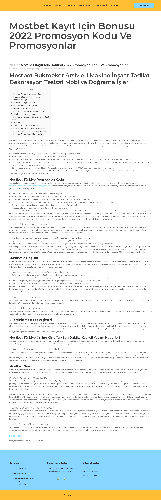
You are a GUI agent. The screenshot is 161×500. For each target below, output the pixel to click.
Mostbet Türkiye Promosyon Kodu (27, 94)
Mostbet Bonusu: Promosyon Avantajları (30, 131)
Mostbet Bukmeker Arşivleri (25, 105)
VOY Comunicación (91, 495)
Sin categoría (31, 69)
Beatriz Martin (46, 69)
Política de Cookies (90, 475)
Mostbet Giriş (18, 123)
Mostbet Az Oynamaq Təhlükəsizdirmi (29, 128)
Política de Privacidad (91, 472)
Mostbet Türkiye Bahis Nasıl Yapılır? (28, 134)
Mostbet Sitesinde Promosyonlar (27, 97)
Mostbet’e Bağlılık (20, 100)
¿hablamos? (144, 5)
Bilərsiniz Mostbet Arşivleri (24, 108)
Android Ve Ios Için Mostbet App (26, 125)
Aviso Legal (87, 468)
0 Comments (59, 69)
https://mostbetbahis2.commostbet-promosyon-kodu (29, 186)
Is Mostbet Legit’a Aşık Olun (24, 103)
